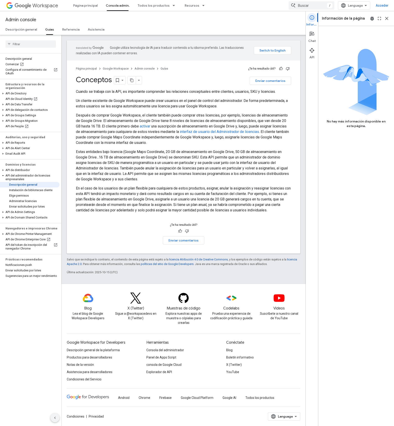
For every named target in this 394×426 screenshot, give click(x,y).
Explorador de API (159, 372)
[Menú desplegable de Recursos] (204, 5)
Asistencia (96, 29)
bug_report (372, 18)
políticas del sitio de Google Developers (167, 264)
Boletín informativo (240, 357)
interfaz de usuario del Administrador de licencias (219, 132)
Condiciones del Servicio (84, 379)
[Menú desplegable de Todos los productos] (175, 5)
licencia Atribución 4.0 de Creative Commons (198, 259)
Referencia (71, 29)
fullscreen (379, 18)
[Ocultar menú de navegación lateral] (55, 417)
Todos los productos (154, 5)
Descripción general (21, 29)
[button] (30, 93)
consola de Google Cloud (163, 364)
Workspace (45, 6)
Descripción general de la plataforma (93, 350)
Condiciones (75, 416)
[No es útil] (287, 68)
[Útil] (280, 68)
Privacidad (96, 416)
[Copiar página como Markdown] (132, 80)
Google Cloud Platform (197, 398)
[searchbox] (30, 44)
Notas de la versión (80, 364)
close (386, 18)
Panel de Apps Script (161, 357)
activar (145, 126)
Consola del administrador (165, 350)
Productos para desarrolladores (89, 357)
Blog (229, 350)
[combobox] (311, 5)
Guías (49, 29)
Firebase (165, 398)
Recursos (192, 5)
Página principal (85, 5)
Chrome (144, 398)
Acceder (382, 5)
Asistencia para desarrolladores (89, 372)
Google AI (229, 398)
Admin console (20, 20)
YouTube (232, 372)
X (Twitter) (234, 364)
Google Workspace (116, 68)
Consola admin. (118, 5)
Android (124, 398)
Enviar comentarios (270, 81)
